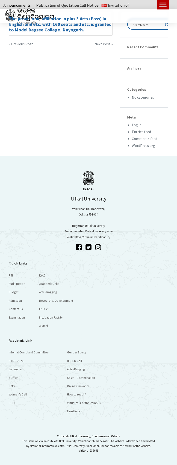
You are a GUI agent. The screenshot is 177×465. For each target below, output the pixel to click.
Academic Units (49, 284)
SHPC (12, 403)
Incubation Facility (50, 317)
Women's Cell (18, 394)
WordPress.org (143, 145)
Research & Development (56, 301)
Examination (17, 317)
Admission (15, 301)
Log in (137, 124)
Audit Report (17, 284)
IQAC (42, 275)
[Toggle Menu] (163, 5)
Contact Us (16, 309)
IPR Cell (44, 309)
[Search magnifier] (167, 25)
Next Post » (103, 44)
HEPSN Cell (74, 361)
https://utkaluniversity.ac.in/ (92, 237)
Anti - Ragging (48, 292)
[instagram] (98, 247)
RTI (11, 275)
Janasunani (16, 369)
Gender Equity (76, 352)
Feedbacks (74, 411)
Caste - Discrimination (81, 378)
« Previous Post (21, 44)
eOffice (13, 378)
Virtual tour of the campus (83, 403)
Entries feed (141, 131)
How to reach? (76, 394)
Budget (13, 292)
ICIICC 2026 (16, 361)
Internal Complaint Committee (29, 352)
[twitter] (89, 247)
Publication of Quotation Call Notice (62, 5)
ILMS (12, 386)
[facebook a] (79, 247)
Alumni (43, 326)
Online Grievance (78, 386)
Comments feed (144, 138)
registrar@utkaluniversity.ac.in (93, 231)
